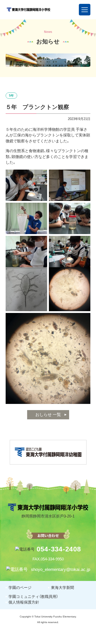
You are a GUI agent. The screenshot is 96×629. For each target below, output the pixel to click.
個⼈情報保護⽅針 (23, 602)
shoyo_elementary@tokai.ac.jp (60, 569)
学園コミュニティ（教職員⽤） (33, 596)
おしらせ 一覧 (48, 414)
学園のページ (19, 587)
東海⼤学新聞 (62, 587)
